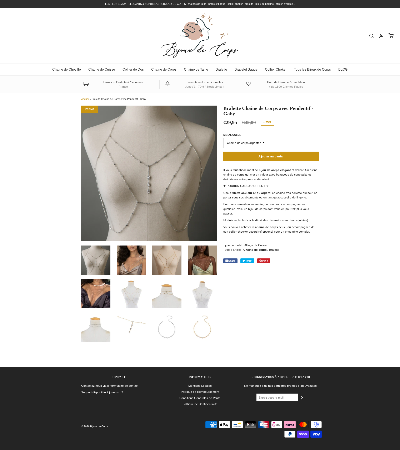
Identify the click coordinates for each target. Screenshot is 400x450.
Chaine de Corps (163, 69)
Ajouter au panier (271, 156)
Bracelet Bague (246, 69)
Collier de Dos (133, 69)
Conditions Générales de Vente (199, 398)
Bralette (221, 69)
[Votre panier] (389, 35)
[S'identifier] (379, 35)
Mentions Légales (200, 385)
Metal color (232, 134)
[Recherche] (369, 35)
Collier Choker (275, 69)
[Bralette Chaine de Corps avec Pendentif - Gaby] (96, 260)
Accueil (85, 99)
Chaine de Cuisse (101, 69)
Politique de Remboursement (200, 391)
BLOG (343, 69)
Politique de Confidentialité (200, 404)
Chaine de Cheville (66, 69)
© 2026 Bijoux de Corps (94, 426)
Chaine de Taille (196, 69)
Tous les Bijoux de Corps (312, 69)
